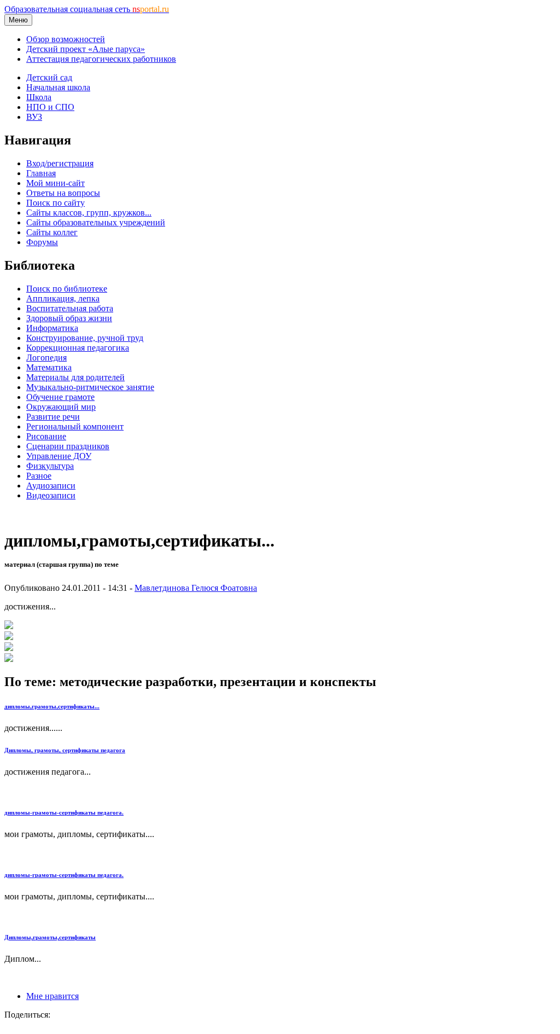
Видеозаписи (50, 495)
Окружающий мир (61, 406)
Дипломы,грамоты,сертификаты (50, 937)
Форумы (42, 242)
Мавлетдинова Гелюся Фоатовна (196, 587)
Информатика (52, 328)
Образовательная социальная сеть (86, 9)
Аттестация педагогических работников (101, 58)
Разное (38, 475)
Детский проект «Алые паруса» (85, 49)
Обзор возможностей (65, 39)
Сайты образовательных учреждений (95, 222)
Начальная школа (58, 87)
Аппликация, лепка (63, 298)
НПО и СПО (50, 107)
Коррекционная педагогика (77, 347)
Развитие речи (53, 416)
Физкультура (50, 465)
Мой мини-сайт (55, 183)
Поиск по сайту (55, 202)
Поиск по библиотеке (66, 288)
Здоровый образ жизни (69, 318)
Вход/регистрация (60, 163)
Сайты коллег (52, 232)
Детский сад (49, 77)
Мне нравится (52, 996)
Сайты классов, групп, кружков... (88, 212)
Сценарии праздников (67, 446)
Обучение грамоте (60, 397)
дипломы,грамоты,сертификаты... (52, 706)
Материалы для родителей (75, 377)
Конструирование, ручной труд (84, 337)
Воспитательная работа (69, 308)
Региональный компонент (75, 426)
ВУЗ (34, 116)
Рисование (46, 436)
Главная (41, 173)
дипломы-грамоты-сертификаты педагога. (64, 812)
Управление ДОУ (58, 456)
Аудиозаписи (50, 485)
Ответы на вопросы (63, 192)
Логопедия (46, 357)
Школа (38, 97)
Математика (49, 367)
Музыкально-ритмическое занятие (90, 387)
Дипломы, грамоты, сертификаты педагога (64, 750)
